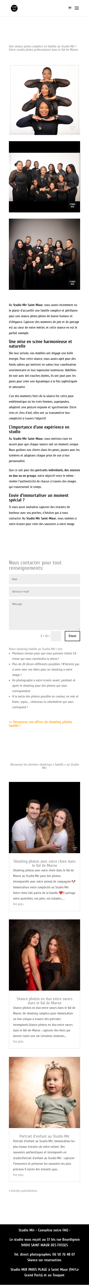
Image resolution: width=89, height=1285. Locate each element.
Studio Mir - (28, 1230)
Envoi (72, 636)
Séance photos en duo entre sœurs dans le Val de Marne (44, 1000)
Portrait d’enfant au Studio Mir (44, 1136)
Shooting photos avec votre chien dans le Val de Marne (44, 863)
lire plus (18, 904)
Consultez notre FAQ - (54, 1230)
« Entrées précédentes (23, 1191)
